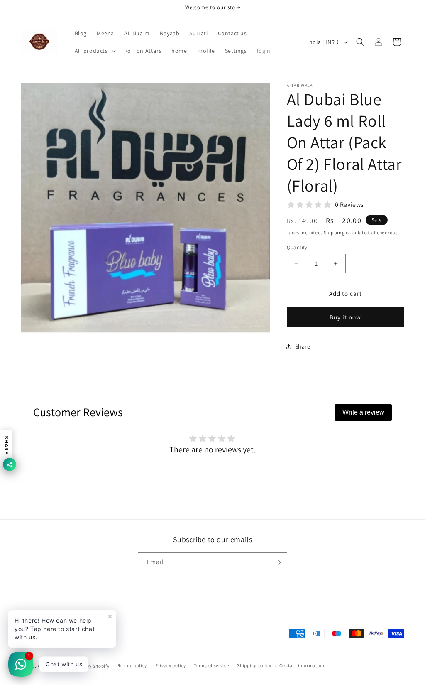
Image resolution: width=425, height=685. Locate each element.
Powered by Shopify (88, 666)
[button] (94, 50)
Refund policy (132, 665)
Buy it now (345, 317)
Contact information (301, 665)
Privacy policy (170, 665)
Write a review (363, 412)
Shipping (334, 232)
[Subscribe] (278, 562)
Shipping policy (254, 665)
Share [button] (302, 346)
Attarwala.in (52, 666)
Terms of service (211, 665)
